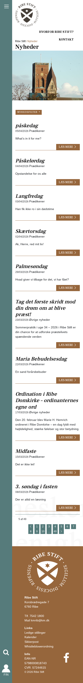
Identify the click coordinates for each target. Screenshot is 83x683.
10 (43, 531)
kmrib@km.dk (40, 620)
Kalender (30, 637)
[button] (6, 652)
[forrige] (30, 526)
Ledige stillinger (35, 632)
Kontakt (66, 39)
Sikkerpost (31, 641)
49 (55, 531)
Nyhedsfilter (27, 112)
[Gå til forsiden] (47, 572)
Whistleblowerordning (38, 646)
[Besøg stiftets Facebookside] (66, 660)
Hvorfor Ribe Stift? (56, 32)
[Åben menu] (6, 6)
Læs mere (66, 147)
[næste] (61, 531)
